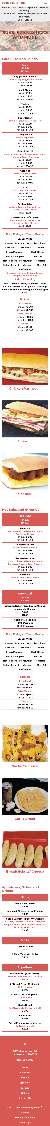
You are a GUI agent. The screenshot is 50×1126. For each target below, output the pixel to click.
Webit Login (25, 1122)
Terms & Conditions (25, 1117)
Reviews (25, 1083)
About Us (25, 1072)
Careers (25, 1088)
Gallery (25, 1093)
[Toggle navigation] (45, 3)
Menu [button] (24, 1077)
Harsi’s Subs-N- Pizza (14, 3)
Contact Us (25, 1098)
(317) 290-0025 (25, 1060)
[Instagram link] (25, 1045)
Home (25, 1067)
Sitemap (25, 1112)
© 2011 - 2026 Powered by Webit (25, 1107)
